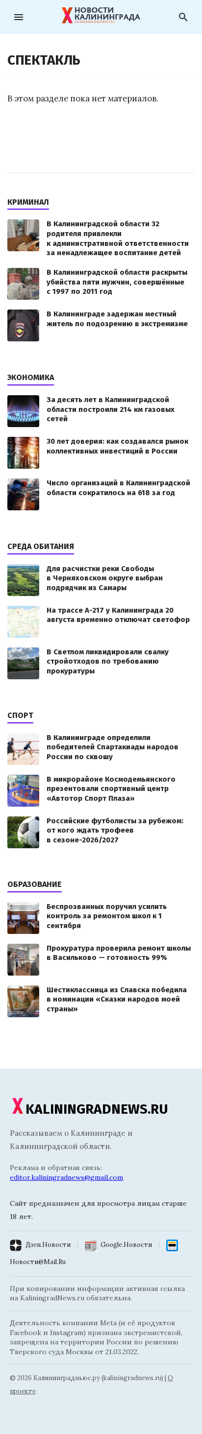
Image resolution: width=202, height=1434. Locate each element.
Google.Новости (126, 1245)
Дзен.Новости (48, 1245)
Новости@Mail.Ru (38, 1262)
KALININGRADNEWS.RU (96, 1109)
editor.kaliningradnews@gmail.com (66, 1177)
